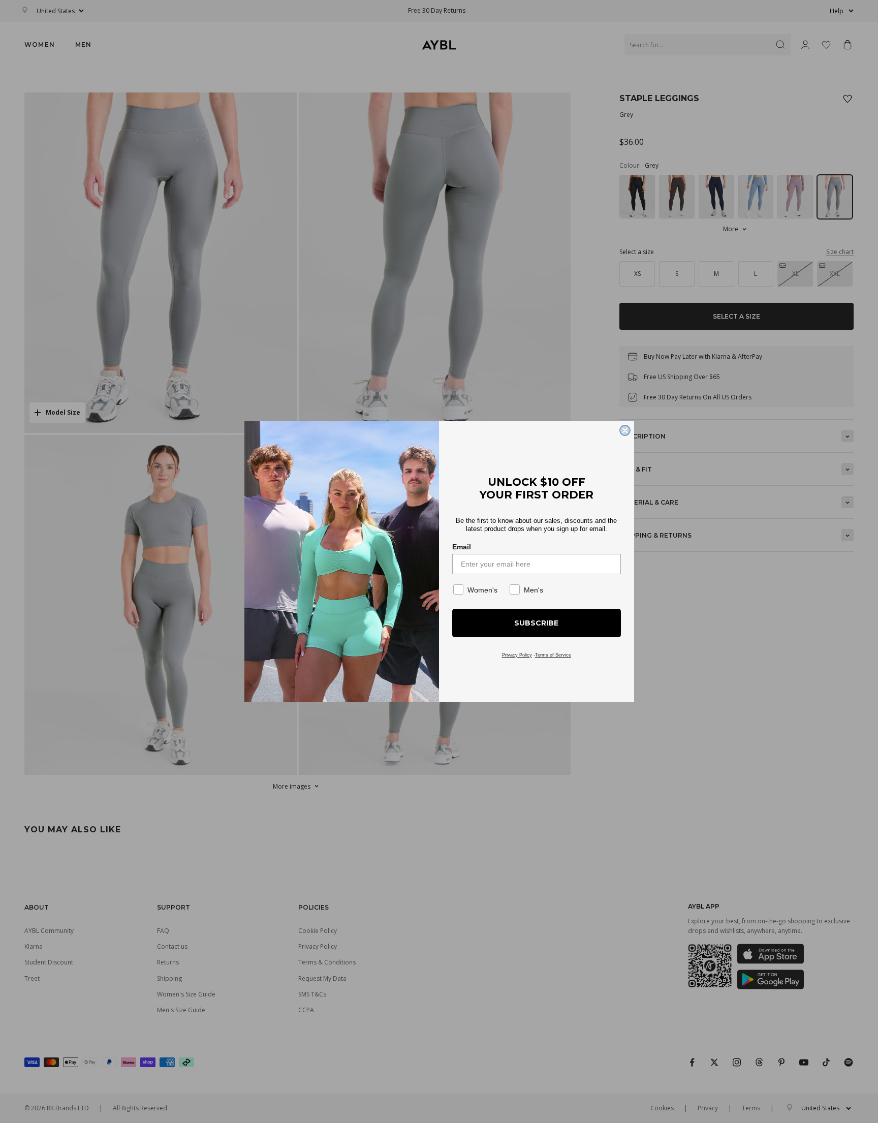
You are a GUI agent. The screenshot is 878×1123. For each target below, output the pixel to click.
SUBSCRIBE (536, 623)
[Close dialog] (625, 430)
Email (461, 547)
